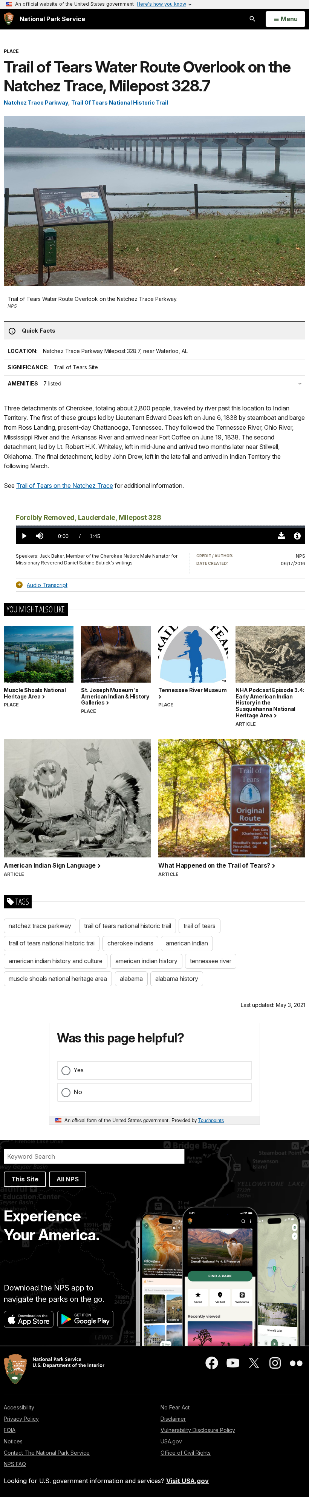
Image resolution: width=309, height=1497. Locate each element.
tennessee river (210, 961)
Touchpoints (211, 1120)
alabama (131, 978)
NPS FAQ (15, 1464)
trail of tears (200, 926)
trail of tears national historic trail (127, 926)
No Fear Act (175, 1407)
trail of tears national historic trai (52, 943)
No (77, 1092)
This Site (24, 1179)
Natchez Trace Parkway (36, 102)
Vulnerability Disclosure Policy (198, 1430)
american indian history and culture (55, 961)
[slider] (160, 527)
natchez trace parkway (40, 926)
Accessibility (19, 1407)
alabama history (176, 978)
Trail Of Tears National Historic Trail (119, 102)
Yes (78, 1070)
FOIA (9, 1430)
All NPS (68, 1179)
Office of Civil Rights (186, 1452)
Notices (13, 1441)
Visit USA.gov (187, 1481)
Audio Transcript (47, 585)
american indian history (146, 961)
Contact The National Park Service (47, 1452)
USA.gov (171, 1441)
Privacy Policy (21, 1418)
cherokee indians (130, 943)
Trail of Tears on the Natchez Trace (64, 485)
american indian (187, 943)
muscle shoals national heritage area (58, 978)
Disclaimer (173, 1418)
